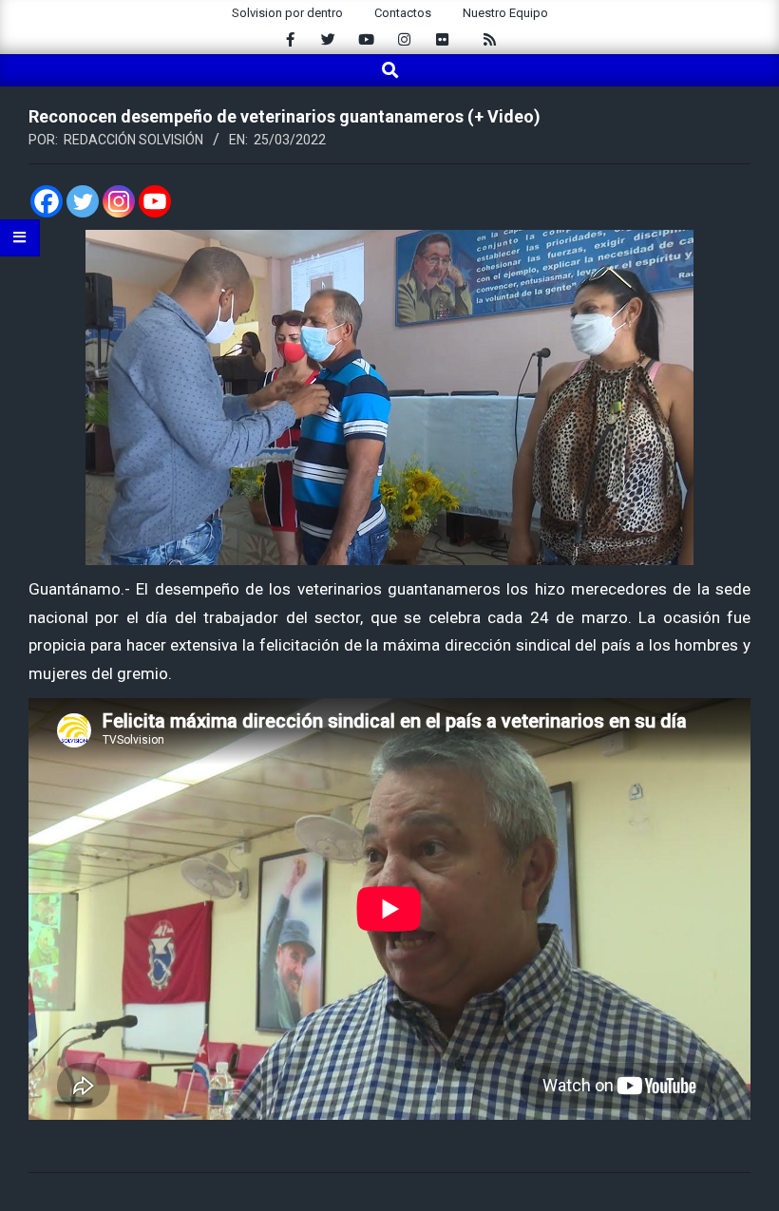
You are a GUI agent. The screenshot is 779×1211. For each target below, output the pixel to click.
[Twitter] (82, 201)
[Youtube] (155, 201)
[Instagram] (119, 201)
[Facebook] (46, 201)
